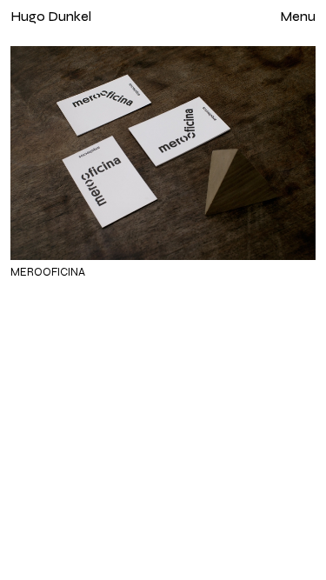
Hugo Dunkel (50, 16)
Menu (298, 16)
